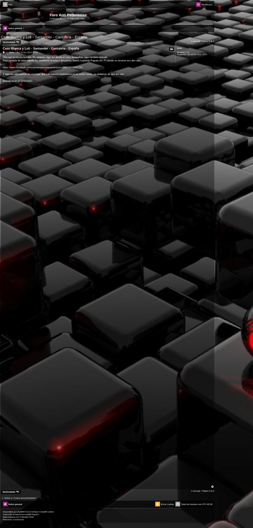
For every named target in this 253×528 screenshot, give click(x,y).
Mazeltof (25, 517)
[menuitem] (7, 4)
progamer (12, 517)
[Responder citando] (171, 49)
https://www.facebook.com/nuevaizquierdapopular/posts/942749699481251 (43, 67)
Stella (179, 48)
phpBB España (32, 514)
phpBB (20, 512)
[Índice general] (26, 16)
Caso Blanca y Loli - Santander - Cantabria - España (44, 37)
